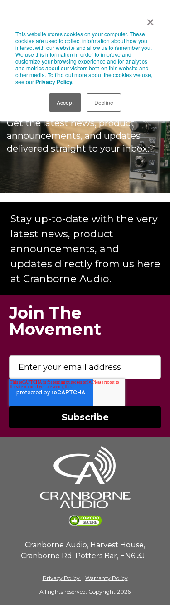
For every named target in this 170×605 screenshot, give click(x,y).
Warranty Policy (106, 578)
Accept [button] (65, 102)
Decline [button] (103, 102)
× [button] (150, 19)
